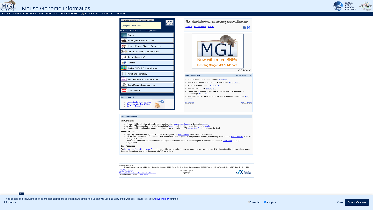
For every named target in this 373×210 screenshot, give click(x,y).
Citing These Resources (126, 170)
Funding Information (125, 171)
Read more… (224, 80)
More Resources (33, 13)
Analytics (271, 202)
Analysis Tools (91, 13)
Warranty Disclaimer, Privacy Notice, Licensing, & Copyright (137, 173)
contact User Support (182, 124)
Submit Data (51, 13)
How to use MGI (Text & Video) (138, 104)
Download (17, 13)
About (3, 10)
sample (172, 126)
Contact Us (107, 13)
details (204, 124)
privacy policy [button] (162, 199)
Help (7, 10)
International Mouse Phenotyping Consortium (142, 149)
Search (5, 13)
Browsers (121, 13)
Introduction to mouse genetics (139, 102)
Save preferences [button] (357, 202)
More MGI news (246, 102)
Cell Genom (227, 141)
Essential (254, 202)
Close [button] (340, 202)
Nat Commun (183, 135)
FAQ (12, 10)
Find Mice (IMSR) (69, 13)
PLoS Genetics (237, 137)
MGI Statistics (189, 102)
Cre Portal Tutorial (133, 106)
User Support (144, 174)
